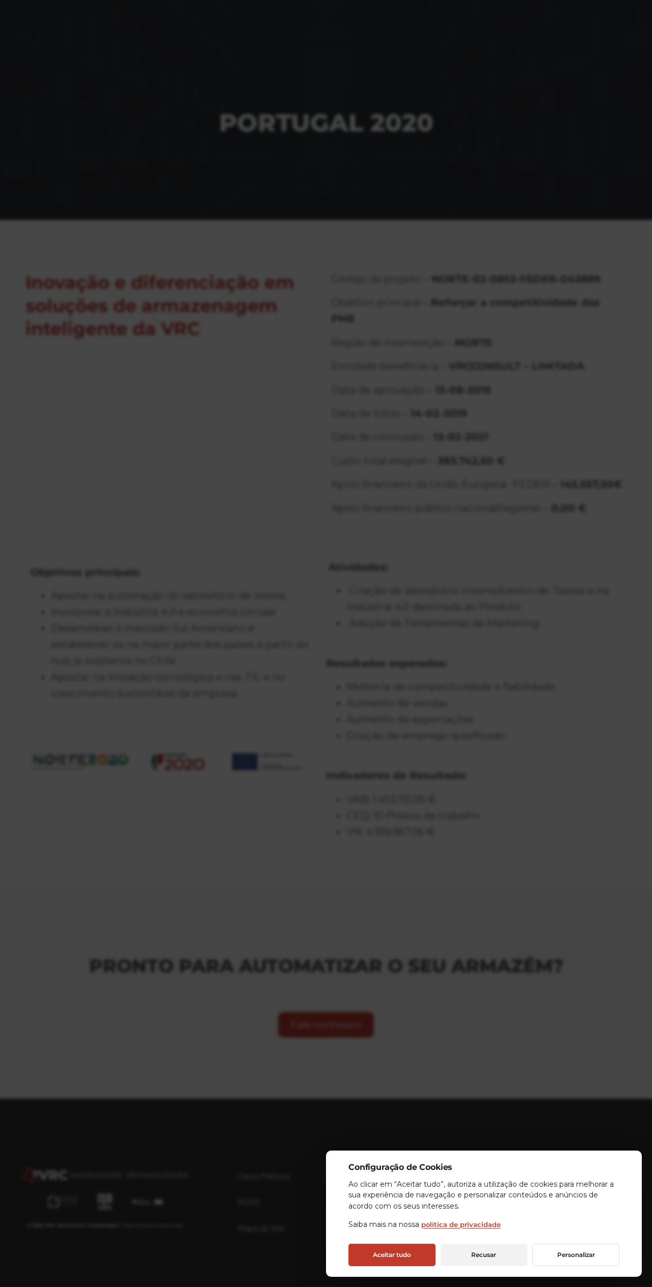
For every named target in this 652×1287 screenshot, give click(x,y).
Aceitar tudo (392, 1254)
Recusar (483, 1254)
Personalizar (576, 1254)
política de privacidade (461, 1224)
